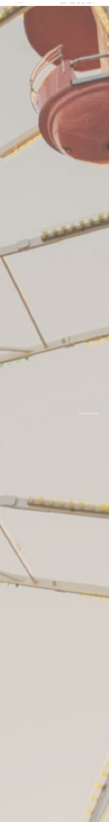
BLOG (83, 3)
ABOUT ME (63, 3)
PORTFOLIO (72, 3)
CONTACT (89, 3)
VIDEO (78, 3)
